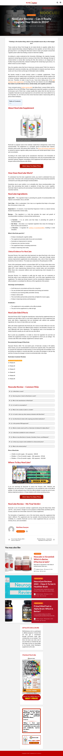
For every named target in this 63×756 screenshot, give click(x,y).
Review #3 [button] (12, 369)
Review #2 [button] (12, 366)
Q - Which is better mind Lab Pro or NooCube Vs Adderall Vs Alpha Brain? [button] (30, 428)
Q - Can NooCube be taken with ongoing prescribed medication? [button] (28, 418)
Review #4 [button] (12, 372)
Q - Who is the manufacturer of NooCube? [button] (22, 400)
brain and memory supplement (46, 148)
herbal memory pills (26, 87)
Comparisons (37, 553)
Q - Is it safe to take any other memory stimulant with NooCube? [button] (27, 414)
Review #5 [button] (12, 375)
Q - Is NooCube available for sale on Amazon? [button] (23, 432)
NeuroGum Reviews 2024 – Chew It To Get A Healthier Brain (44, 584)
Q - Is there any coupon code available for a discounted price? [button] (27, 441)
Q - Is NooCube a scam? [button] (17, 391)
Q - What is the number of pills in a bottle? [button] (22, 409)
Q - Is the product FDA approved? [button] (20, 423)
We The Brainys (38, 753)
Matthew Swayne (24, 26)
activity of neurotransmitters (37, 227)
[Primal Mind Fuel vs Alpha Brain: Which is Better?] (18, 611)
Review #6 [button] (12, 378)
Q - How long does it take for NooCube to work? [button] (23, 396)
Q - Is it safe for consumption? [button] (19, 405)
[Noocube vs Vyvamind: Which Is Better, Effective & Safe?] (18, 562)
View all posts (20, 531)
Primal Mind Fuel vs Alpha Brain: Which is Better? (43, 609)
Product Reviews (38, 578)
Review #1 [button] (12, 362)
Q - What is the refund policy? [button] (19, 446)
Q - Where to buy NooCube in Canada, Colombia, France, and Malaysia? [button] (30, 437)
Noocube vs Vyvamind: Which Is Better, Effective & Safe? (44, 559)
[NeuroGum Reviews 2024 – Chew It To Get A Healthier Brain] (18, 586)
